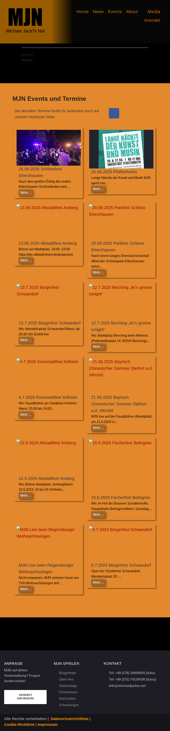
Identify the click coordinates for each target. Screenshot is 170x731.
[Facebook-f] (158, 718)
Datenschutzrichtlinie (70, 719)
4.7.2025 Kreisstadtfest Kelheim (48, 397)
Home (27, 60)
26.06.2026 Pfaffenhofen (114, 172)
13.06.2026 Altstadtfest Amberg (48, 243)
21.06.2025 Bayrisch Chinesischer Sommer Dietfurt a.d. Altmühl (119, 404)
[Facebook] (114, 113)
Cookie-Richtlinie (19, 725)
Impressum (48, 725)
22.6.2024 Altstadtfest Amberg (46, 478)
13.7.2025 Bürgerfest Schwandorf (50, 323)
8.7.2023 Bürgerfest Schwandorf (121, 565)
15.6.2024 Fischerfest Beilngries (120, 497)
